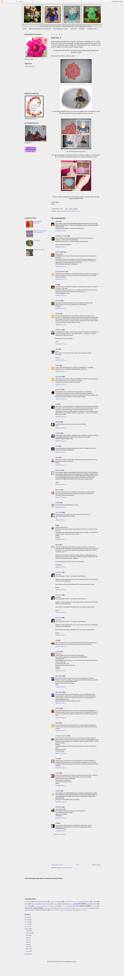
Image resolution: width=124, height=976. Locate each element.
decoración (34, 904)
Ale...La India (58, 512)
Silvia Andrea (59, 676)
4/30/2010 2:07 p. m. (60, 520)
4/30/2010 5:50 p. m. (60, 670)
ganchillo (64, 211)
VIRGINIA (58, 422)
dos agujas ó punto (45, 904)
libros (52, 906)
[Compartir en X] (73, 209)
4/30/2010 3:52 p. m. (60, 567)
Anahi (57, 349)
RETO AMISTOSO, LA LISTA (60, 29)
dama (26, 904)
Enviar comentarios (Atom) (65, 867)
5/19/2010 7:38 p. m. (60, 818)
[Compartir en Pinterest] (77, 209)
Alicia (57, 446)
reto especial (43, 910)
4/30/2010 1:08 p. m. (60, 452)
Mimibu (57, 544)
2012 (27, 924)
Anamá (57, 365)
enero (27, 951)
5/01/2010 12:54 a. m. (61, 753)
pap (76, 211)
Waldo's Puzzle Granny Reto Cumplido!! (40, 231)
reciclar (93, 908)
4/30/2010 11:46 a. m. (61, 416)
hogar (94, 904)
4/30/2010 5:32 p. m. (60, 646)
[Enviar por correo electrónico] (69, 209)
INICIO (25, 29)
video (76, 910)
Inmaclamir (58, 470)
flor (65, 904)
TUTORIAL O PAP (92, 29)
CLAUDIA (58, 791)
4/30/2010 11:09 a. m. (61, 360)
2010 (27, 928)
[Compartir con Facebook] (75, 209)
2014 (27, 919)
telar (72, 910)
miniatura (70, 906)
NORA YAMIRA (59, 252)
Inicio (77, 865)
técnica (66, 910)
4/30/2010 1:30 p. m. (60, 484)
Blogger (74, 961)
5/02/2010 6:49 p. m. (60, 785)
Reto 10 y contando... (39, 249)
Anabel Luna (58, 329)
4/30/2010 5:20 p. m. (60, 589)
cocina (80, 901)
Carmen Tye (58, 572)
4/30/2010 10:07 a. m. (61, 279)
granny (88, 904)
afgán (36, 901)
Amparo (57, 502)
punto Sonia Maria (79, 908)
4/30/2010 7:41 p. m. (60, 717)
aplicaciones (53, 901)
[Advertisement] (76, 850)
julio (27, 937)
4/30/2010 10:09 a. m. (61, 295)
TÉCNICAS (74, 29)
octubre (28, 930)
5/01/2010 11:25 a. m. (61, 768)
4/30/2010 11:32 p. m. (61, 730)
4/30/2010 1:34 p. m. (60, 497)
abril (27, 944)
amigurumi (43, 901)
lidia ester (58, 489)
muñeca (93, 906)
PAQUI (57, 221)
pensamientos (47, 908)
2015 (27, 917)
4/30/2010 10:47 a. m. (61, 308)
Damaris (57, 651)
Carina (57, 457)
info (30, 906)
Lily (56, 823)
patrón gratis (33, 908)
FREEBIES (82, 29)
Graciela (57, 708)
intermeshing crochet (39, 906)
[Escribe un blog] (71, 209)
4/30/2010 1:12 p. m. (60, 465)
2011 (27, 926)
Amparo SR (58, 389)
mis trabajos (71, 211)
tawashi (61, 910)
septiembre (29, 933)
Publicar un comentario (59, 834)
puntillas (61, 908)
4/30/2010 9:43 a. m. (60, 247)
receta (87, 908)
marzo (28, 946)
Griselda (57, 313)
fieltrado (55, 904)
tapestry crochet (54, 910)
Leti (56, 284)
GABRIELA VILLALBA (61, 236)
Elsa (56, 640)
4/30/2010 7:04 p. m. (60, 687)
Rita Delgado (58, 376)
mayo (27, 942)
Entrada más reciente (57, 865)
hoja (26, 906)
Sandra (57, 773)
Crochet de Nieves (60, 271)
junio (27, 940)
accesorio (59, 211)
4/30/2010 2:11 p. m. (60, 539)
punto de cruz (68, 908)
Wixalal (57, 723)
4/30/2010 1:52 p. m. (60, 507)
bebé (59, 901)
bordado (67, 901)
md (67, 211)
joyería (47, 906)
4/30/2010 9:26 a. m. (60, 230)
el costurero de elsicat (61, 736)
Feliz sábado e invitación (38, 222)
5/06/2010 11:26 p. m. (61, 802)
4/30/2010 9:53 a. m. (60, 266)
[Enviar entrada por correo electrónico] (66, 208)
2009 (27, 954)
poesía (54, 908)
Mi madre (63, 906)
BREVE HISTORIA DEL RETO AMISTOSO (40, 29)
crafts (94, 901)
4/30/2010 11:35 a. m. (61, 399)
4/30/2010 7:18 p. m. (60, 703)
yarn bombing (83, 910)
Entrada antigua (96, 865)
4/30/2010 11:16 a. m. (61, 371)
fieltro (60, 904)
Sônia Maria (58, 807)
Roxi (56, 404)
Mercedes (58, 300)
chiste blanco (74, 901)
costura (87, 901)
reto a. (78, 211)
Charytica (58, 433)
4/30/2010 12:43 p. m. (61, 441)
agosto (28, 935)
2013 (27, 922)
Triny (56, 758)
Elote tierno (37, 240)
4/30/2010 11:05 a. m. (61, 344)
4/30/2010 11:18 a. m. (61, 384)
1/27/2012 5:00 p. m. (60, 831)
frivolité (70, 904)
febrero (28, 949)
